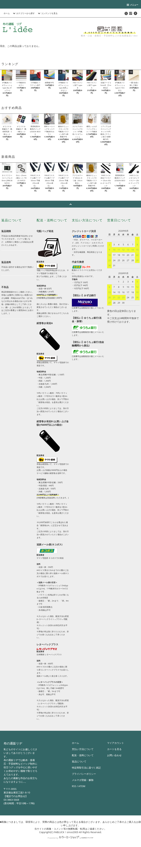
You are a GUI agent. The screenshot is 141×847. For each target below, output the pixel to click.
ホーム (7, 13)
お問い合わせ (114, 755)
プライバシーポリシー (84, 773)
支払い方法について (83, 749)
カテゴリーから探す (25, 13)
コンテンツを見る (49, 13)
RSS (74, 786)
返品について (79, 761)
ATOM (81, 786)
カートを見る (114, 749)
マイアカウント (115, 742)
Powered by (53, 838)
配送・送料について (83, 755)
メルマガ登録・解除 (83, 780)
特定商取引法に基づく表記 (86, 767)
